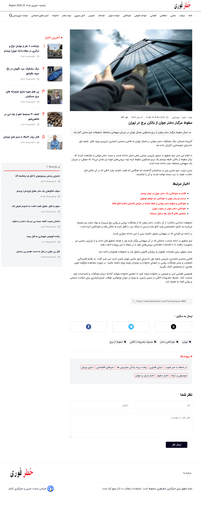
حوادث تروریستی (20, 15)
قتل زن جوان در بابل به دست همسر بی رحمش (38, 251)
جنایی (173, 15)
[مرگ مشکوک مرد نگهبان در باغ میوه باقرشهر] (54, 73)
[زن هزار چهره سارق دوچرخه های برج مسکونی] (54, 96)
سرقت (182, 15)
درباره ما (187, 473)
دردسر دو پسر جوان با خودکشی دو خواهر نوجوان (163, 198)
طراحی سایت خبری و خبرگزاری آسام (27, 489)
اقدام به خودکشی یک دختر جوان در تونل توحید (163, 193)
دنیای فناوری (156, 367)
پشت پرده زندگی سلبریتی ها (132, 367)
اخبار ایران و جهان (144, 376)
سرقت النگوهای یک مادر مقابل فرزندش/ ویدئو (38, 191)
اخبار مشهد (162, 376)
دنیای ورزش (87, 367)
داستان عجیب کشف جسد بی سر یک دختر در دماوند (36, 221)
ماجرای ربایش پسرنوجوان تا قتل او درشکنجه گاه (37, 176)
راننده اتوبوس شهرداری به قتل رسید (43, 236)
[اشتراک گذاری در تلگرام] (131, 326)
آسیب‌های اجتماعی (40, 15)
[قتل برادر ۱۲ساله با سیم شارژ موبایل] (54, 141)
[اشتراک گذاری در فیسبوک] (88, 326)
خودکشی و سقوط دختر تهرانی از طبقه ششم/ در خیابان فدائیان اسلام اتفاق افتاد (149, 203)
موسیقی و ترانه (179, 376)
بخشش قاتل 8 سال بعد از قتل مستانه (168, 214)
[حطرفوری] (182, 5)
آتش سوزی (80, 15)
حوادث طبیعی (140, 15)
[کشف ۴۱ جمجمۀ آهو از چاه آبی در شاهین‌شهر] (54, 119)
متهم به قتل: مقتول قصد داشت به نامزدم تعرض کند (36, 206)
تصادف (101, 15)
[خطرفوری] (22, 473)
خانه (190, 15)
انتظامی (164, 15)
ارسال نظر (176, 445)
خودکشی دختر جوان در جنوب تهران (169, 208)
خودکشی (127, 15)
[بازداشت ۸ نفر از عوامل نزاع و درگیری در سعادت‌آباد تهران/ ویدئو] (54, 51)
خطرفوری (161, 489)
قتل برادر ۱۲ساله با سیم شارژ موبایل (21, 137)
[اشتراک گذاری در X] (173, 326)
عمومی (91, 15)
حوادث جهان (114, 15)
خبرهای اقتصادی (105, 367)
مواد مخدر (67, 15)
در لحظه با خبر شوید (176, 367)
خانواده (55, 15)
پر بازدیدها (54, 167)
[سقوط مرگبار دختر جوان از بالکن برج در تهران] (131, 70)
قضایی (153, 15)
